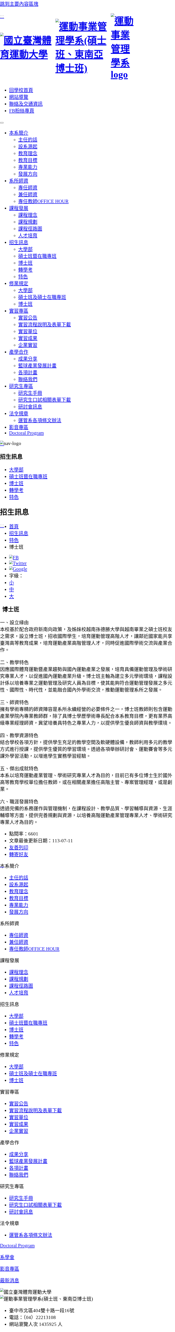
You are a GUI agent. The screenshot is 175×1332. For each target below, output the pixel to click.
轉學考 (25, 269)
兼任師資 (27, 194)
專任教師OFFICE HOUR (43, 201)
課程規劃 (27, 222)
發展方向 (27, 174)
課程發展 (18, 208)
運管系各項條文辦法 (39, 420)
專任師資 (27, 187)
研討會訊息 (30, 406)
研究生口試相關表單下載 (44, 400)
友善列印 (18, 847)
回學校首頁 (21, 90)
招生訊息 (18, 242)
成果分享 (27, 358)
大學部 (25, 249)
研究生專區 (21, 386)
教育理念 (27, 153)
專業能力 (27, 167)
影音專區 (18, 427)
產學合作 (18, 352)
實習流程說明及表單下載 (44, 324)
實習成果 (27, 338)
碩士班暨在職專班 (37, 256)
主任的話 (27, 139)
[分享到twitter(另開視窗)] (18, 563)
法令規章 (18, 413)
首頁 (14, 526)
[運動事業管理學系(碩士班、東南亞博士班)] (87, 46)
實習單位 (27, 331)
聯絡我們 (27, 379)
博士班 (25, 263)
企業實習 (27, 345)
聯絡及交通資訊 (26, 104)
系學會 (7, 1257)
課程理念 (27, 215)
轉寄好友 (18, 854)
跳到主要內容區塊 (19, 4)
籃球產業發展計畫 (37, 365)
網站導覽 (18, 97)
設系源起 (27, 146)
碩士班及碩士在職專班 (42, 297)
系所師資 (18, 180)
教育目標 (27, 160)
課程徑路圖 (30, 228)
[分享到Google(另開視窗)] (18, 569)
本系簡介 (18, 133)
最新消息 (9, 1280)
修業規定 (18, 283)
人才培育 (27, 235)
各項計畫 (27, 372)
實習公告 (27, 317)
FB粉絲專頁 (21, 110)
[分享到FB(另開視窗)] (14, 557)
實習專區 (18, 311)
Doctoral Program (26, 433)
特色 (23, 276)
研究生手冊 (30, 393)
